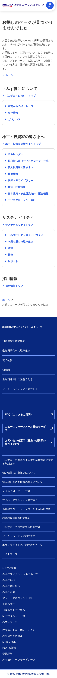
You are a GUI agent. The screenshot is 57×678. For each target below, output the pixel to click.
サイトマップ (10, 554)
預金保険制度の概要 (13, 341)
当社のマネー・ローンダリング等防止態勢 (26, 509)
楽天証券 (7, 653)
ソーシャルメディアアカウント (20, 389)
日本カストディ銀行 (13, 610)
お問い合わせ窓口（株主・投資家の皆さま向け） (25, 442)
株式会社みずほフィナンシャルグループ (22, 327)
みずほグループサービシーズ (18, 659)
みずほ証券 (8, 592)
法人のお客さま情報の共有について (22, 482)
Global (6, 370)
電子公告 (7, 360)
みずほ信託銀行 (11, 586)
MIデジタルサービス (13, 616)
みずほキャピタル (12, 635)
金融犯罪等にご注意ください (18, 379)
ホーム (6, 300)
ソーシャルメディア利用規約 (18, 536)
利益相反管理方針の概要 (16, 518)
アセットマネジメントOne (17, 598)
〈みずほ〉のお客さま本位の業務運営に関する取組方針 (27, 462)
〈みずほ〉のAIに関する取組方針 (21, 527)
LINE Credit (9, 641)
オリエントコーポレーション (18, 629)
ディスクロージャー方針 (16, 491)
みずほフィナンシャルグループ (20, 574)
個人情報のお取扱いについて (18, 472)
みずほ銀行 (8, 580)
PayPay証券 (9, 647)
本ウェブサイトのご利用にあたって (22, 545)
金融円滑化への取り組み (16, 350)
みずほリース (10, 622)
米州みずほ (8, 604)
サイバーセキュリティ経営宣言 (20, 500)
